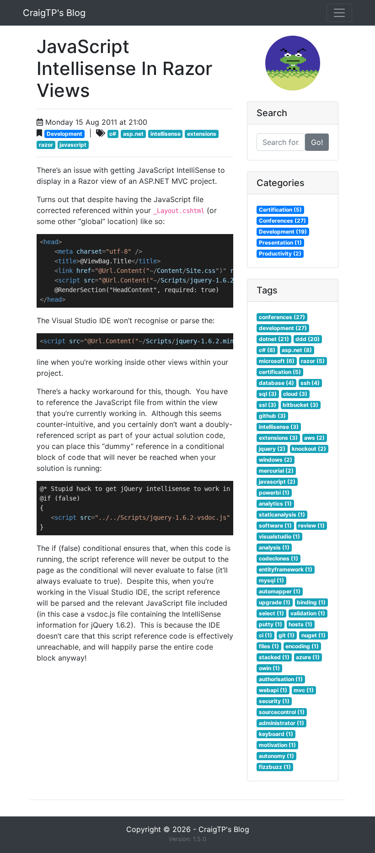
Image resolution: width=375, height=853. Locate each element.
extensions (201, 133)
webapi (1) (273, 690)
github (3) (272, 415)
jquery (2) (272, 448)
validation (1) (307, 613)
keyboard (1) (276, 733)
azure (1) (308, 657)
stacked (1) (274, 657)
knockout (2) (309, 448)
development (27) (283, 328)
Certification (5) (280, 209)
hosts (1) (300, 624)
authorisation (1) (281, 679)
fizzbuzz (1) (275, 766)
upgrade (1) (274, 602)
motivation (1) (277, 744)
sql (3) (268, 393)
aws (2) (314, 437)
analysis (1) (274, 547)
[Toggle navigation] (339, 13)
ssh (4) (310, 382)
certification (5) (280, 371)
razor (46, 144)
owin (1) (269, 668)
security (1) (274, 701)
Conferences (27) (282, 220)
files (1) (269, 646)
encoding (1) (302, 646)
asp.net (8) (297, 350)
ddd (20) (307, 339)
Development (64, 133)
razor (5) (313, 360)
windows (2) (275, 459)
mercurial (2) (276, 470)
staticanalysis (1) (282, 514)
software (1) (275, 525)
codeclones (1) (278, 558)
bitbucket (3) (300, 404)
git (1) (287, 635)
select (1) (271, 613)
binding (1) (311, 602)
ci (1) (265, 635)
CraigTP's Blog (54, 12)
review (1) (311, 525)
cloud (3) (295, 393)
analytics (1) (275, 503)
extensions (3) (278, 437)
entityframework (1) (285, 569)
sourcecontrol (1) (282, 712)
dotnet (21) (274, 339)
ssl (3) (267, 404)
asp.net (133, 133)
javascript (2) (277, 481)
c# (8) (267, 350)
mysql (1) (271, 580)
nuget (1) (313, 635)
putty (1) (270, 624)
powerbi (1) (274, 492)
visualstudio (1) (279, 536)
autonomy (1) (276, 755)
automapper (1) (279, 591)
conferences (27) (282, 317)
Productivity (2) (280, 253)
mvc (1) (304, 690)
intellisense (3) (279, 426)
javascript (72, 144)
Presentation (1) (280, 242)
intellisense (165, 133)
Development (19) (283, 231)
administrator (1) (281, 723)
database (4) (276, 382)
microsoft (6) (277, 360)
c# (112, 133)
